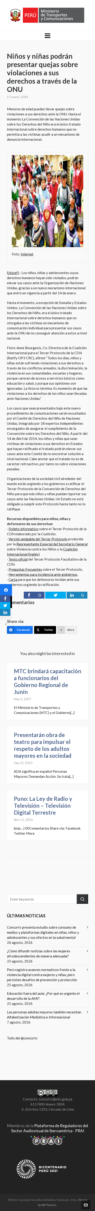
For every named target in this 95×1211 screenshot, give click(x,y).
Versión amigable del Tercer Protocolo (38, 539)
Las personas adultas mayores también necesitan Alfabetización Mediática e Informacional (44, 1014)
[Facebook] (6, 590)
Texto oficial (18, 559)
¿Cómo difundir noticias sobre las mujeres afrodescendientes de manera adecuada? (38, 953)
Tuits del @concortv (22, 1038)
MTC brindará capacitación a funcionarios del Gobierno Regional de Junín (47, 681)
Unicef (13, 273)
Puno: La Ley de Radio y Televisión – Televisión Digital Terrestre (43, 805)
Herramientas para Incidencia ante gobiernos (43, 574)
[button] (82, 899)
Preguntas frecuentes (25, 569)
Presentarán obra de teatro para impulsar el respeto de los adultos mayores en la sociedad (42, 745)
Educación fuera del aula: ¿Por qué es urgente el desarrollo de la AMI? (43, 995)
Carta (13, 579)
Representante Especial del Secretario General (52, 544)
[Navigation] (47, 35)
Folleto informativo (24, 529)
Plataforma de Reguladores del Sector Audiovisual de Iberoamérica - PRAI (49, 1128)
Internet (27, 254)
